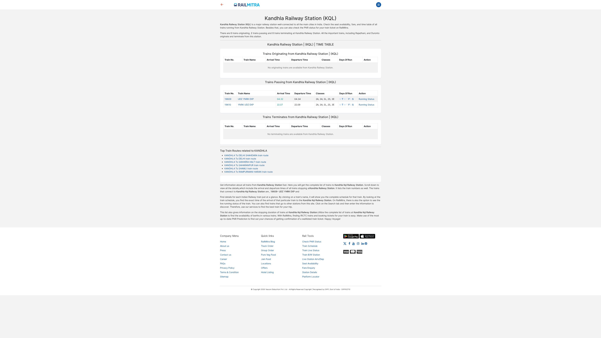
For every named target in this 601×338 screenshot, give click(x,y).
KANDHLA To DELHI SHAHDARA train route (246, 155)
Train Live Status (310, 250)
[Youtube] (353, 243)
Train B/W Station (311, 254)
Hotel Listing (267, 272)
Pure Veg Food (268, 254)
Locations (266, 263)
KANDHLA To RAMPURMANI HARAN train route (248, 171)
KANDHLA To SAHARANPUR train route (244, 165)
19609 (228, 99)
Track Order (267, 246)
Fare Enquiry (308, 267)
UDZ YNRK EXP (246, 99)
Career (223, 259)
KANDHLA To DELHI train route (240, 158)
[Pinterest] (366, 243)
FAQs (222, 263)
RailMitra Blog (268, 241)
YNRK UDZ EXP (246, 104)
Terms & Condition (229, 272)
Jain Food (266, 259)
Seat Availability (310, 263)
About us (224, 246)
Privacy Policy (227, 267)
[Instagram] (358, 243)
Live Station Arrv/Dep (313, 259)
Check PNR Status (311, 241)
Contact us (225, 254)
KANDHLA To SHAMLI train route (241, 168)
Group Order (267, 250)
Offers (264, 267)
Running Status (366, 99)
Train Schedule (309, 246)
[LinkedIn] (362, 243)
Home (223, 241)
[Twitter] (345, 243)
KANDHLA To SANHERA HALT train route (245, 162)
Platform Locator (310, 276)
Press (223, 250)
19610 (228, 104)
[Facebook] (349, 243)
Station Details (309, 272)
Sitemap (224, 276)
